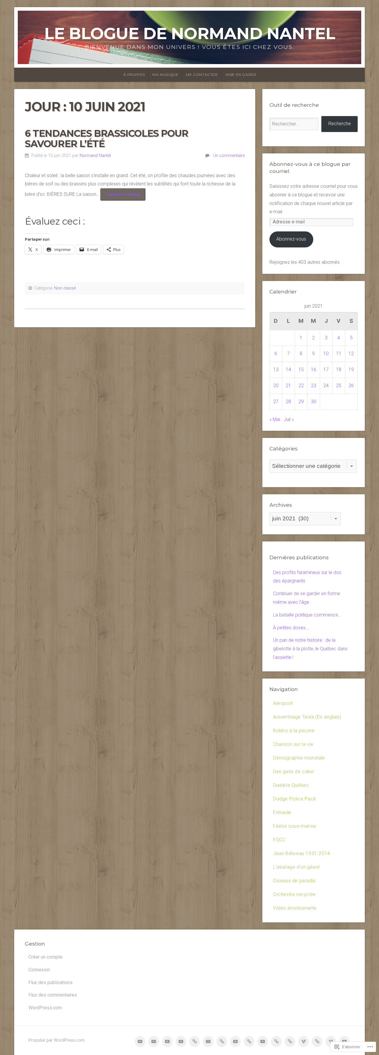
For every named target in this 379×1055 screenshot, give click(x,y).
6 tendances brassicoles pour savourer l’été (106, 139)
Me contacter (202, 74)
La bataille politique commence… (307, 615)
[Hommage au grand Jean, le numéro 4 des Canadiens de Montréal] (290, 1041)
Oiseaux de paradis (294, 881)
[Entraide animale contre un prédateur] (249, 1041)
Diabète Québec (291, 785)
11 (338, 353)
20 (276, 385)
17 (326, 369)
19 (351, 369)
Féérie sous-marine (294, 826)
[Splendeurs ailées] (317, 1041)
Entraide (282, 812)
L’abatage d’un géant (296, 867)
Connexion (39, 970)
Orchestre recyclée (294, 894)
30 (313, 401)
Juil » (289, 419)
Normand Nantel (95, 155)
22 (301, 385)
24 (326, 385)
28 (288, 401)
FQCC (279, 840)
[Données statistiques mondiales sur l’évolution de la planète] (194, 1041)
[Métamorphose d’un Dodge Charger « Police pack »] (235, 1041)
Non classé (65, 288)
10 (326, 353)
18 (338, 369)
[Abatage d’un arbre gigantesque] (303, 1041)
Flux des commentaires (52, 995)
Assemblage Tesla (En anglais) (307, 717)
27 (276, 401)
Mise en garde (241, 74)
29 (301, 401)
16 (313, 369)
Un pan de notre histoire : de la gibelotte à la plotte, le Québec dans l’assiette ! (310, 648)
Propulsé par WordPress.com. (57, 1040)
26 (351, 385)
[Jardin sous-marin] (262, 1041)
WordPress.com (45, 1007)
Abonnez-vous (291, 239)
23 (313, 385)
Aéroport (283, 703)
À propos (134, 74)
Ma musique (165, 74)
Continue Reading (120, 196)
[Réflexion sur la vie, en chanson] (181, 1041)
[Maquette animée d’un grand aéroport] (140, 1041)
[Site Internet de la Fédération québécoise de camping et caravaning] (276, 1041)
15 (301, 369)
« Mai (274, 419)
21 (288, 385)
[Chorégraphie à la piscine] (167, 1041)
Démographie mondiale (299, 758)
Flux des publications (50, 982)
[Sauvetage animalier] (208, 1041)
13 (276, 369)
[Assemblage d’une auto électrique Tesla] (153, 1041)
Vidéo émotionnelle (295, 908)
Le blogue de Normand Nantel (189, 33)
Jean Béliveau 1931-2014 (301, 853)
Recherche (339, 123)
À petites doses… (291, 627)
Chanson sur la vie (293, 744)
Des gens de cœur (293, 771)
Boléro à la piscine (293, 730)
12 (351, 353)
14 (288, 369)
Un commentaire (229, 155)
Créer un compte (45, 957)
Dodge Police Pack (294, 799)
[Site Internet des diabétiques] (221, 1041)
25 (338, 385)
